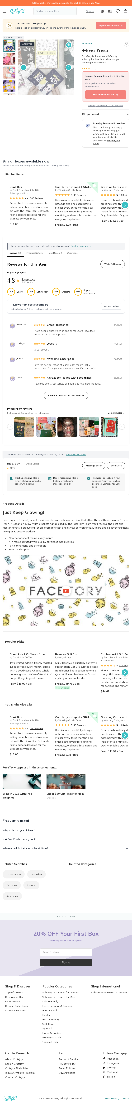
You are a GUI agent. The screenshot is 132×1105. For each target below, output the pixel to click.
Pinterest (111, 1072)
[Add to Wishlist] (48, 185)
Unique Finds (50, 1042)
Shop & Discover (17, 986)
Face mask (11, 885)
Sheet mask (12, 896)
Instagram (111, 1063)
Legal (63, 1053)
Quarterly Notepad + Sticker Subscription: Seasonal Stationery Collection (76, 187)
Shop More (116, 465)
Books (46, 1015)
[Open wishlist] (118, 11)
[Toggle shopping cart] (125, 11)
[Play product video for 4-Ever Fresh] (66, 590)
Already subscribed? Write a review (105, 105)
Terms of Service (69, 1059)
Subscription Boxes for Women (60, 992)
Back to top (66, 917)
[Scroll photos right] (122, 427)
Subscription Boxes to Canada (109, 992)
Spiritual (47, 1028)
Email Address (50, 952)
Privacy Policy (67, 1063)
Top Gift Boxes (14, 992)
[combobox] (55, 11)
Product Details (35, 252)
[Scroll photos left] (10, 427)
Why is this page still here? (19, 830)
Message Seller (94, 465)
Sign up (66, 962)
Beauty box (36, 874)
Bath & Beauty (51, 1019)
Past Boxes (55, 252)
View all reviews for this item (64, 395)
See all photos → (116, 413)
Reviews (14, 252)
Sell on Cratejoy (14, 1063)
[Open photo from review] (24, 427)
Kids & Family (50, 1001)
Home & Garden (51, 1033)
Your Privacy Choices (117, 1098)
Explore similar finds (109, 25)
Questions (72, 252)
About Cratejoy (14, 1059)
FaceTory (87, 43)
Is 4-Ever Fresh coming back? (20, 839)
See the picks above (76, 454)
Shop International (105, 986)
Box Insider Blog (14, 997)
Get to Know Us (17, 1053)
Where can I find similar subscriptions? (25, 848)
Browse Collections (16, 1006)
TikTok (110, 1076)
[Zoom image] (69, 45)
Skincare (31, 885)
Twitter (110, 1067)
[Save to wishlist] (126, 44)
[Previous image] (23, 67)
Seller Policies (67, 1068)
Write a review (111, 306)
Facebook (111, 1058)
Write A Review (112, 264)
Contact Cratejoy (15, 1077)
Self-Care (48, 1024)
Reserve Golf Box (66, 654)
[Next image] (69, 67)
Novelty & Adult (51, 1037)
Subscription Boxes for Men (58, 997)
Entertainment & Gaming (57, 1006)
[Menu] (6, 11)
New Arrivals (12, 1001)
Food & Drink (50, 1010)
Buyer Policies (67, 1072)
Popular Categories (57, 986)
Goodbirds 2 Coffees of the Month (31, 654)
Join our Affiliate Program (20, 1072)
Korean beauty (13, 874)
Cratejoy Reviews (15, 1010)
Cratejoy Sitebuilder (16, 1068)
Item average (28, 279)
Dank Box (16, 187)
